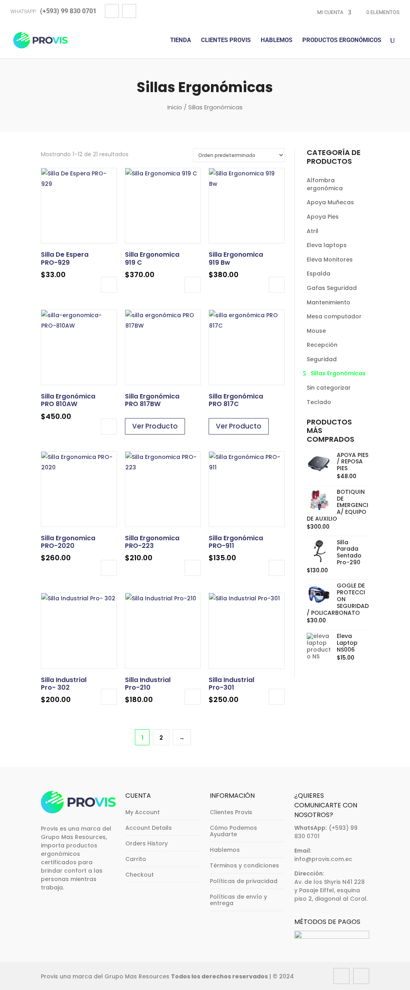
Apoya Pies (323, 217)
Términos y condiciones (244, 865)
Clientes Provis (226, 40)
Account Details (148, 828)
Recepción (322, 345)
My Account (142, 812)
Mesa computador (334, 316)
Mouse (316, 331)
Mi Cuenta (330, 12)
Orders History (146, 843)
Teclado (319, 402)
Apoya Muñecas (330, 202)
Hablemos (276, 40)
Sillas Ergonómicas (338, 373)
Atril (312, 231)
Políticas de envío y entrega (238, 900)
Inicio (174, 107)
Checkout (139, 875)
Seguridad (322, 359)
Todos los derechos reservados (219, 976)
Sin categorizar (329, 388)
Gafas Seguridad (332, 288)
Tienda (180, 40)
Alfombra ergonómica (325, 184)
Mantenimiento (328, 302)
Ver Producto (155, 426)
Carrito (135, 859)
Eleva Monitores (330, 260)
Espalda (318, 274)
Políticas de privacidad (243, 881)
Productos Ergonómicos (341, 40)
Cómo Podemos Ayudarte (233, 831)
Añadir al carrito (109, 285)
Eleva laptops (327, 245)
